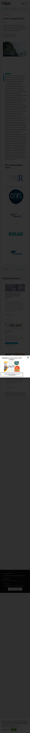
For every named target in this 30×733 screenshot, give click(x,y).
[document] (15, 366)
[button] (28, 357)
